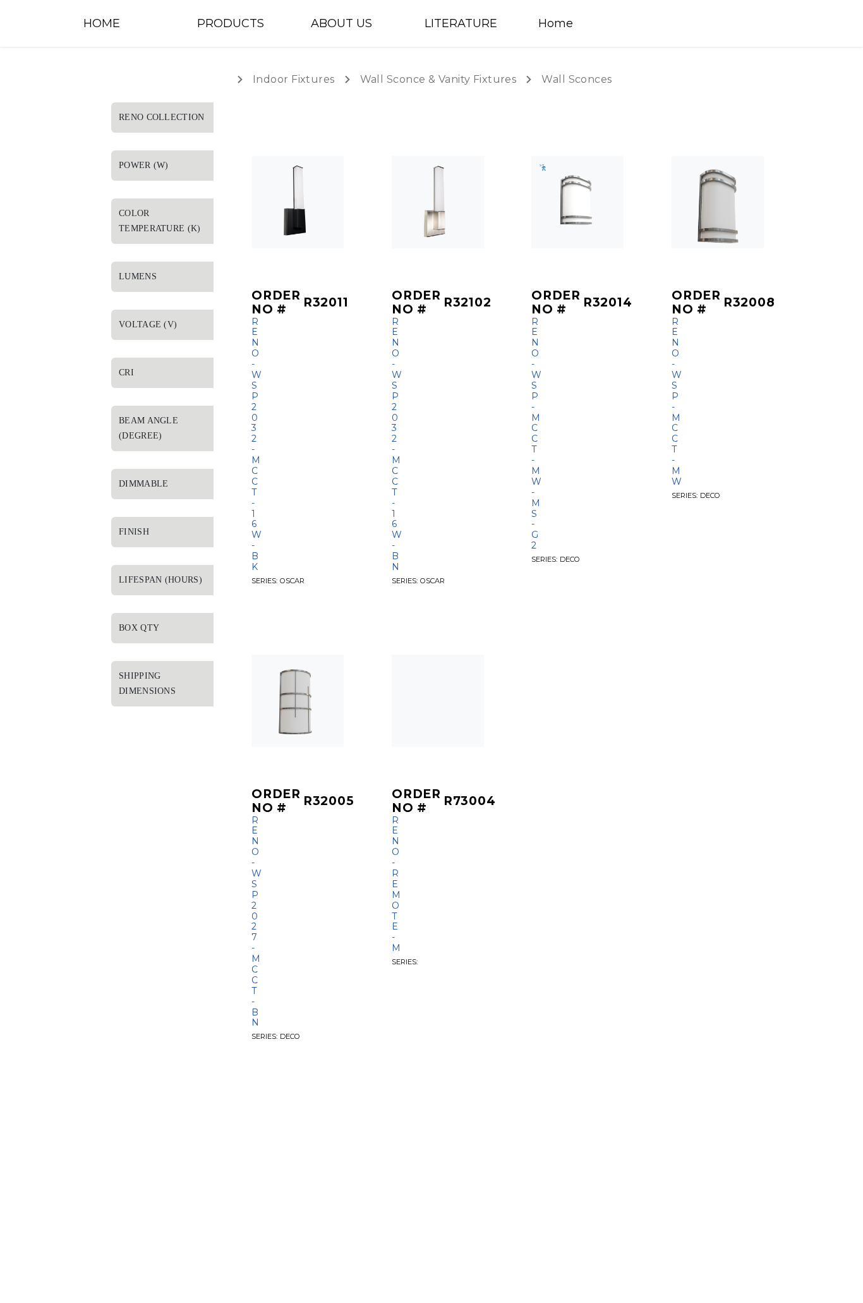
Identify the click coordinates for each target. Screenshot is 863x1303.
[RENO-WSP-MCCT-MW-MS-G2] (577, 202)
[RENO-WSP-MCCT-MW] (718, 202)
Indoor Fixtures (294, 79)
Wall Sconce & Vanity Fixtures (438, 79)
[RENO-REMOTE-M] (438, 701)
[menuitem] (128, 23)
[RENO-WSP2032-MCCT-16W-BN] (438, 202)
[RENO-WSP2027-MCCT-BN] (297, 701)
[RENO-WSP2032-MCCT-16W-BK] (297, 202)
